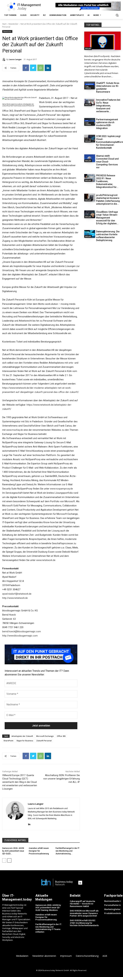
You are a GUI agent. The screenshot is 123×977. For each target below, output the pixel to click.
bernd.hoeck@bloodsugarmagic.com (21, 631)
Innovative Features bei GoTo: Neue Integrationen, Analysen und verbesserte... (108, 106)
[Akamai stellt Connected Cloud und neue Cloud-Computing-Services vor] (89, 158)
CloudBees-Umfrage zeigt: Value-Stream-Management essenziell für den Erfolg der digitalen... (107, 218)
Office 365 (61, 736)
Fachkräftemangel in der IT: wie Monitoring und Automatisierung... (68, 851)
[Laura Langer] (4, 59)
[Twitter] (33, 68)
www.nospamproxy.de (61, 488)
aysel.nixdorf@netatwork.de (16, 593)
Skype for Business (24, 740)
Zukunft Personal (44, 740)
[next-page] (9, 860)
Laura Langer (15, 59)
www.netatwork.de (45, 560)
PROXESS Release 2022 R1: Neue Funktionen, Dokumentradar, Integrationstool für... (107, 181)
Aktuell (88, 48)
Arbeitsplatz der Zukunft (22, 736)
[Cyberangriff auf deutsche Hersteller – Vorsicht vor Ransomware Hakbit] (102, 41)
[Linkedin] (48, 68)
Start (4, 24)
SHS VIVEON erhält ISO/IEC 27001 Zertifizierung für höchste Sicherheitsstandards (84, 923)
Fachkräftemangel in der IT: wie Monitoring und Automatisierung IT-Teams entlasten (48, 928)
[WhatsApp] (40, 68)
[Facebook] (26, 68)
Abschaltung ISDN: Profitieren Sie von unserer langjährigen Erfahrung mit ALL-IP (61, 778)
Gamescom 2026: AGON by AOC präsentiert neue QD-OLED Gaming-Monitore (48, 907)
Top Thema (88, 87)
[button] (117, 15)
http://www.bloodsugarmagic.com (20, 635)
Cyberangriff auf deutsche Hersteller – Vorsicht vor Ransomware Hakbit (82, 903)
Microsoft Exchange (45, 736)
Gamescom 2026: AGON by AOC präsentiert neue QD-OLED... (13, 851)
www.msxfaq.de (14, 429)
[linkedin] (29, 824)
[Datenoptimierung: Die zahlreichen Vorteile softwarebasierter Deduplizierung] (89, 234)
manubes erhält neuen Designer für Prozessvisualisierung (39, 851)
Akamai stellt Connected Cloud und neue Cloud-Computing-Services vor (107, 162)
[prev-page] (4, 860)
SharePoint (8, 740)
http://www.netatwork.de (15, 598)
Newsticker (13, 24)
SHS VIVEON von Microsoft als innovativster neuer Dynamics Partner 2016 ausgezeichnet (84, 913)
